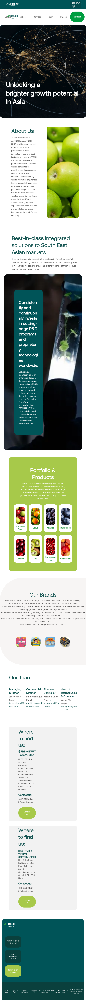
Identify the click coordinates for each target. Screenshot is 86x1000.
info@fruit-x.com (25, 802)
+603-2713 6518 (25, 799)
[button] (83, 3)
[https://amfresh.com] (14, 4)
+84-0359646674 (26, 888)
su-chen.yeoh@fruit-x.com (51, 703)
